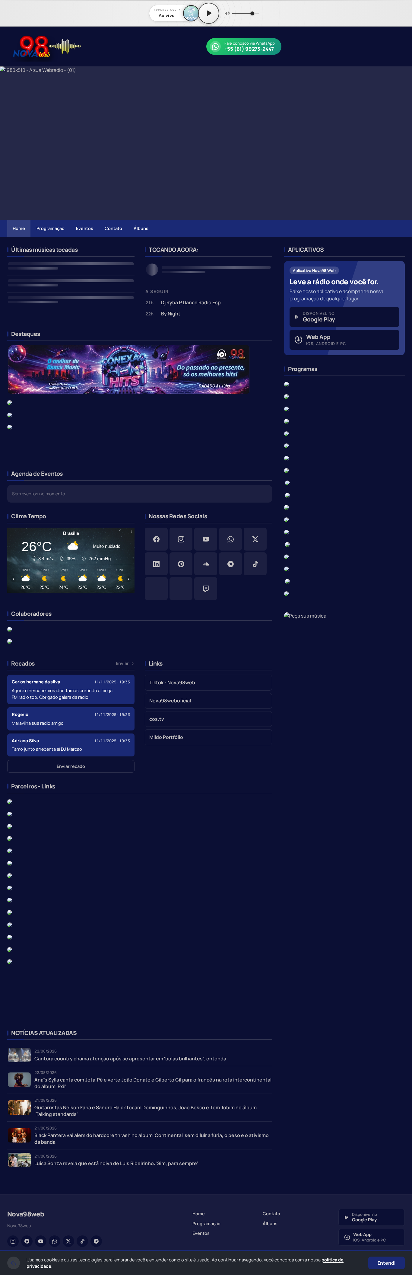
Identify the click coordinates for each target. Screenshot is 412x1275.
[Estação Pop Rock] (286, 420)
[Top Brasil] (287, 580)
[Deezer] (9, 899)
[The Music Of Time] (286, 458)
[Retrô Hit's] (286, 445)
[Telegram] (96, 1241)
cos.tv (156, 719)
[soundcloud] (205, 563)
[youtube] (205, 539)
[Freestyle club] (286, 470)
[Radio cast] (9, 862)
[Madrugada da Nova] (286, 519)
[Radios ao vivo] (9, 936)
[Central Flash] (286, 507)
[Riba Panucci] (286, 556)
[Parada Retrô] (287, 482)
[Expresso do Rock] (288, 544)
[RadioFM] (9, 875)
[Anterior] (8, 143)
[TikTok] (82, 1241)
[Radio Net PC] (9, 924)
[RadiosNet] (9, 887)
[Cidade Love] (286, 531)
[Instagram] (13, 1241)
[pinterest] (181, 563)
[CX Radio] (9, 838)
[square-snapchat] (156, 588)
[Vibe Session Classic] (286, 568)
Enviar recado (71, 766)
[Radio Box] (9, 801)
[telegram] (230, 563)
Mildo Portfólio (166, 737)
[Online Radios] (9, 912)
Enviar (122, 663)
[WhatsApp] (54, 1241)
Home (19, 228)
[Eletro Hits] (286, 593)
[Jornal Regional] (9, 628)
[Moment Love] (286, 433)
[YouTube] (40, 1241)
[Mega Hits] (9, 414)
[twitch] (205, 588)
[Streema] (9, 949)
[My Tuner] (9, 826)
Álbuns (141, 228)
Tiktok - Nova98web (172, 682)
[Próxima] (403, 143)
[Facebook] (27, 1241)
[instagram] (181, 539)
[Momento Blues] (287, 494)
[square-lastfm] (181, 588)
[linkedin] (156, 563)
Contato (113, 228)
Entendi (386, 1263)
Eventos (84, 228)
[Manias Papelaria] (9, 641)
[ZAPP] (9, 402)
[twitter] (255, 539)
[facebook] (156, 539)
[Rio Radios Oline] (9, 813)
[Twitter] (68, 1241)
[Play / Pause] (208, 13)
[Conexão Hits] (128, 369)
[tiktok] (255, 563)
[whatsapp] (230, 539)
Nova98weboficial (170, 700)
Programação (50, 228)
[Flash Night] (9, 426)
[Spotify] (9, 850)
